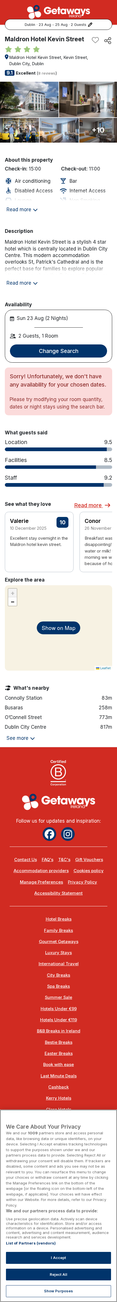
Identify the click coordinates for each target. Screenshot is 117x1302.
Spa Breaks (58, 986)
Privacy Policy (82, 882)
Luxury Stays (58, 952)
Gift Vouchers (89, 859)
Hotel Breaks (59, 919)
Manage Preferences (41, 882)
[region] (58, 1206)
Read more (88, 505)
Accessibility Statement (58, 893)
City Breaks (58, 975)
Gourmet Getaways (58, 941)
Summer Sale (58, 997)
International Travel (59, 963)
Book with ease (58, 1064)
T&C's (64, 859)
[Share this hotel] (107, 40)
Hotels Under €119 (58, 1019)
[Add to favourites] (95, 40)
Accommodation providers (41, 870)
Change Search (58, 351)
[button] (104, 537)
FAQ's (47, 859)
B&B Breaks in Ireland (58, 1031)
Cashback (58, 1087)
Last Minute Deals (59, 1076)
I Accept (58, 1257)
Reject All (58, 1274)
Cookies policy (89, 870)
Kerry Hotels (58, 1098)
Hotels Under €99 (59, 1008)
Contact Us (25, 859)
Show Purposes (58, 1291)
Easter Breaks (59, 1053)
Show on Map (59, 627)
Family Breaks (58, 930)
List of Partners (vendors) (31, 1243)
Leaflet (105, 668)
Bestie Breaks (58, 1042)
